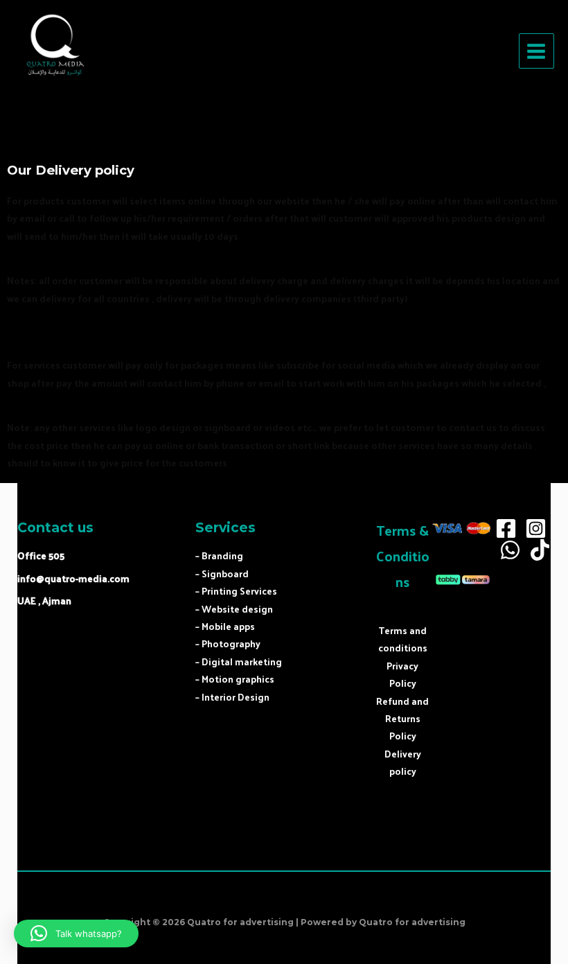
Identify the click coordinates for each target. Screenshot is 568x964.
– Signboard (222, 573)
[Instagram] (536, 528)
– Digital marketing (238, 661)
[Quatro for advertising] (55, 51)
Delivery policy (402, 762)
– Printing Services (236, 590)
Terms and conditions (402, 639)
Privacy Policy (402, 674)
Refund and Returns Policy (402, 718)
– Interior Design (232, 697)
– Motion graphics (234, 678)
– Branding (219, 555)
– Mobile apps (225, 626)
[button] (76, 933)
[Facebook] (506, 528)
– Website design (234, 608)
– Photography (227, 643)
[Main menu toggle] (536, 51)
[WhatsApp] (510, 550)
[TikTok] (540, 550)
